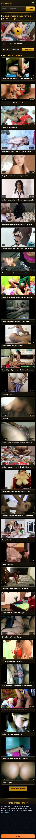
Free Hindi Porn (6, 3)
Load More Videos (18, 789)
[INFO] (4, 49)
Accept (18, 836)
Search (30, 9)
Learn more (5, 812)
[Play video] (18, 31)
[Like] (5, 44)
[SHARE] (8, 49)
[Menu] (33, 3)
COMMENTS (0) (28, 49)
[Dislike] (11, 44)
